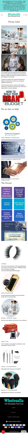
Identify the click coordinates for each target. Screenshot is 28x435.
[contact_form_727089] (3, 432)
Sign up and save (14, 416)
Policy (13, 412)
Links (14, 407)
